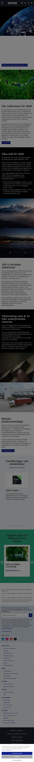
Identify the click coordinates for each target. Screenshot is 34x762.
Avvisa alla (17, 756)
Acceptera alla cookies (17, 753)
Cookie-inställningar (16, 760)
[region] (17, 753)
